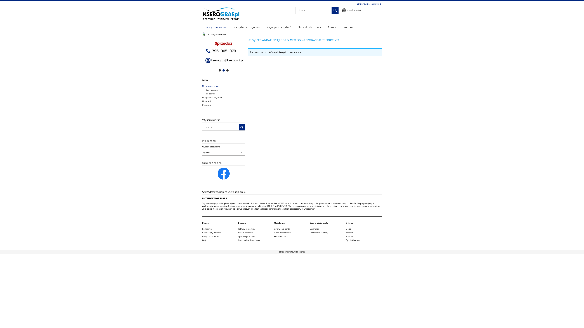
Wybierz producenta (211, 147)
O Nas (348, 229)
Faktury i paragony (246, 229)
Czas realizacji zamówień (249, 240)
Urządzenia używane (212, 97)
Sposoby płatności (246, 236)
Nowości (206, 101)
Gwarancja (314, 229)
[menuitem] (216, 27)
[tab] (220, 70)
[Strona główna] (221, 13)
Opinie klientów (353, 240)
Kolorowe (211, 93)
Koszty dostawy (245, 232)
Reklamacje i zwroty (319, 232)
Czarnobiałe (212, 90)
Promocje (207, 105)
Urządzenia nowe (210, 86)
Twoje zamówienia (282, 232)
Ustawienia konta (282, 229)
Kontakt (349, 232)
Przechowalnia (280, 236)
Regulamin (207, 229)
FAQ (204, 240)
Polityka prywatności (211, 232)
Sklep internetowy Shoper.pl (292, 252)
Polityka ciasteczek (210, 236)
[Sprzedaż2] (223, 55)
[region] (223, 55)
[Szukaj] (335, 10)
